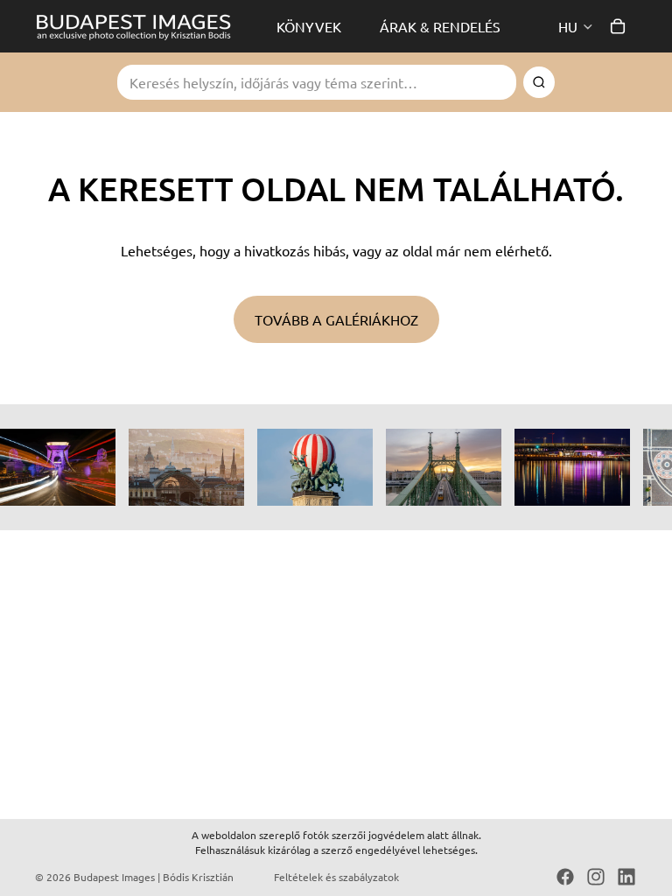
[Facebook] (565, 876)
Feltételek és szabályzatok (336, 877)
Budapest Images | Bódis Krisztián (154, 877)
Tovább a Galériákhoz (336, 319)
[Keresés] (539, 82)
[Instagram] (595, 876)
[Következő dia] (617, 467)
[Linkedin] (626, 876)
